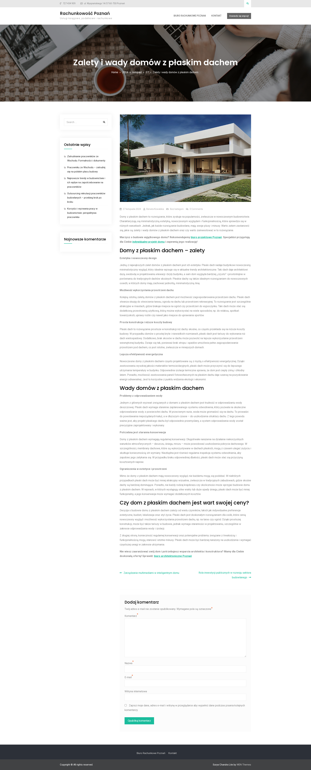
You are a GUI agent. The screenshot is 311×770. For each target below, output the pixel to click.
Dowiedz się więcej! (239, 16)
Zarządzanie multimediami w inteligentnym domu (151, 572)
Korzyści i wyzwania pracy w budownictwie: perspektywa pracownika (82, 213)
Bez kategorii (177, 209)
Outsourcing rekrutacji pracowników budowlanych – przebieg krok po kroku (86, 198)
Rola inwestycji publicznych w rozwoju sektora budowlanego (225, 575)
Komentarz (131, 615)
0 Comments (196, 209)
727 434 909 (69, 3)
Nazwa (128, 663)
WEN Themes (244, 764)
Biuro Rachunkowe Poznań (190, 15)
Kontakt (216, 15)
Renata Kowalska (155, 209)
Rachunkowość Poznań (85, 13)
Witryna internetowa (136, 691)
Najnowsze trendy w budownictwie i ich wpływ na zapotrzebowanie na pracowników (86, 182)
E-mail (128, 677)
